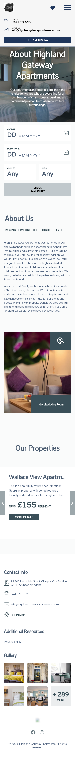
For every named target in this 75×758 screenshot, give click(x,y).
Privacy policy (12, 642)
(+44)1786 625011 (23, 22)
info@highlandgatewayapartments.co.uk (36, 30)
